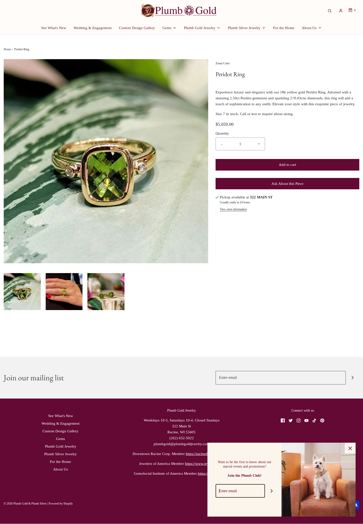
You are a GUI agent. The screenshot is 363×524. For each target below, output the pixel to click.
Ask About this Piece (287, 184)
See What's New (53, 28)
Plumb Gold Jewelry (60, 446)
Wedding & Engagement (93, 28)
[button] (22, 291)
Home (7, 49)
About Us (60, 469)
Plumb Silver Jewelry (60, 454)
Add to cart (287, 165)
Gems (60, 439)
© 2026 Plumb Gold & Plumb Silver (25, 503)
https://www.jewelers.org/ (204, 464)
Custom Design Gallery (137, 28)
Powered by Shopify (61, 503)
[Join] (352, 377)
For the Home (283, 28)
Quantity (222, 133)
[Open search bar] (329, 10)
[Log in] (341, 11)
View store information (233, 209)
